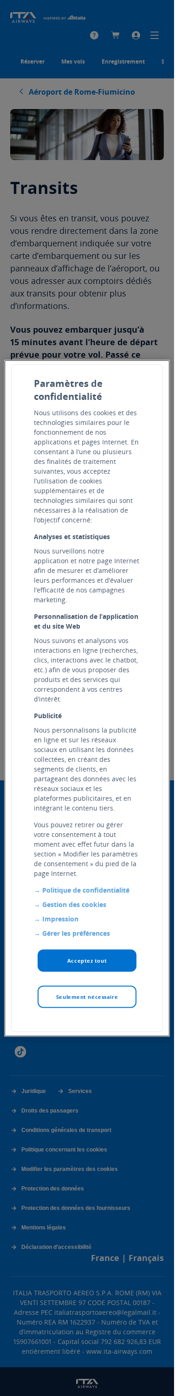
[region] (86, 698)
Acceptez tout (87, 960)
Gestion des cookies (74, 904)
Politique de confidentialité (85, 889)
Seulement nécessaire (87, 996)
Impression (60, 918)
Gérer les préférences (76, 932)
